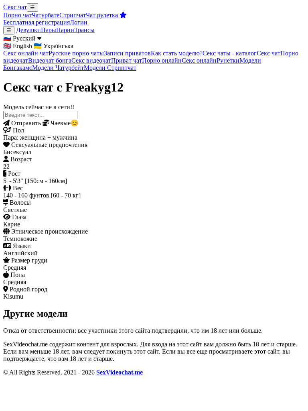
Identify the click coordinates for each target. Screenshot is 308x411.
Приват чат (126, 60)
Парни (65, 29)
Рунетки (228, 60)
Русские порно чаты (76, 53)
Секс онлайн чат (26, 53)
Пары (48, 29)
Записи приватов (127, 53)
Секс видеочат (91, 60)
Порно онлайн (162, 60)
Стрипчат (72, 15)
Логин (78, 22)
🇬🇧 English (17, 46)
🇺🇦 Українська (53, 46)
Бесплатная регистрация (36, 22)
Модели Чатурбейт (58, 67)
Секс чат (15, 7)
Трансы (84, 29)
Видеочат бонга (49, 60)
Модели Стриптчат (110, 67)
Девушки (28, 29)
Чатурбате (45, 15)
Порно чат (17, 15)
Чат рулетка (103, 15)
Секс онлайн (199, 60)
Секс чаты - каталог (230, 53)
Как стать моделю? (177, 53)
